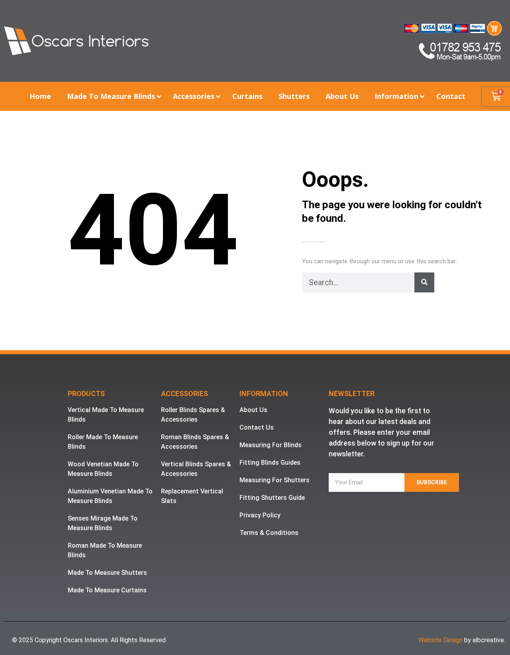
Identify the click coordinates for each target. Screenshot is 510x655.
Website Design (440, 640)
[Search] (424, 282)
